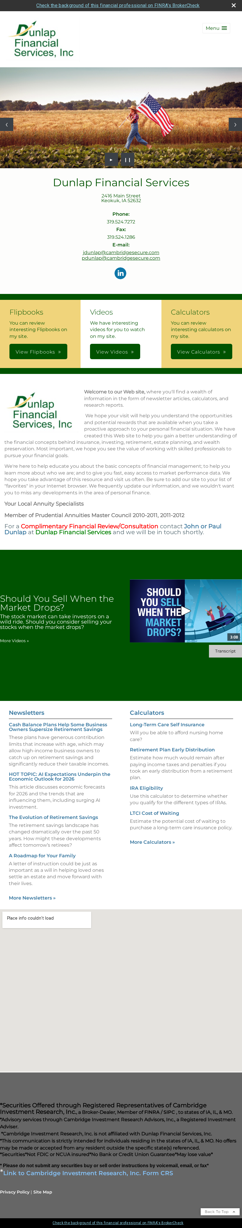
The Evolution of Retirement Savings (53, 817)
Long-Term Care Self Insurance (167, 724)
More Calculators (152, 842)
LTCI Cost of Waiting (154, 813)
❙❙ (128, 159)
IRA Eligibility (146, 788)
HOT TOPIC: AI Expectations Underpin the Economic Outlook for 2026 (59, 776)
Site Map (42, 1192)
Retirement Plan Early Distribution (172, 750)
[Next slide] (235, 124)
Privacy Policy (15, 1192)
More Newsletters (32, 898)
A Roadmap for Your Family (42, 856)
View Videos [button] (112, 352)
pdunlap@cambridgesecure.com (121, 258)
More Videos (14, 641)
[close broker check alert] (233, 5)
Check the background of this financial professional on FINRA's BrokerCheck (118, 5)
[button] (216, 28)
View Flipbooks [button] (35, 352)
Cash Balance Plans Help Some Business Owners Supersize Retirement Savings (58, 727)
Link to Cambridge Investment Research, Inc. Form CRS (88, 1173)
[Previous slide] (6, 124)
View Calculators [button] (198, 352)
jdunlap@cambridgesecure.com (121, 252)
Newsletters (26, 712)
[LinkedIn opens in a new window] (120, 273)
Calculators (147, 712)
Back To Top (217, 1211)
